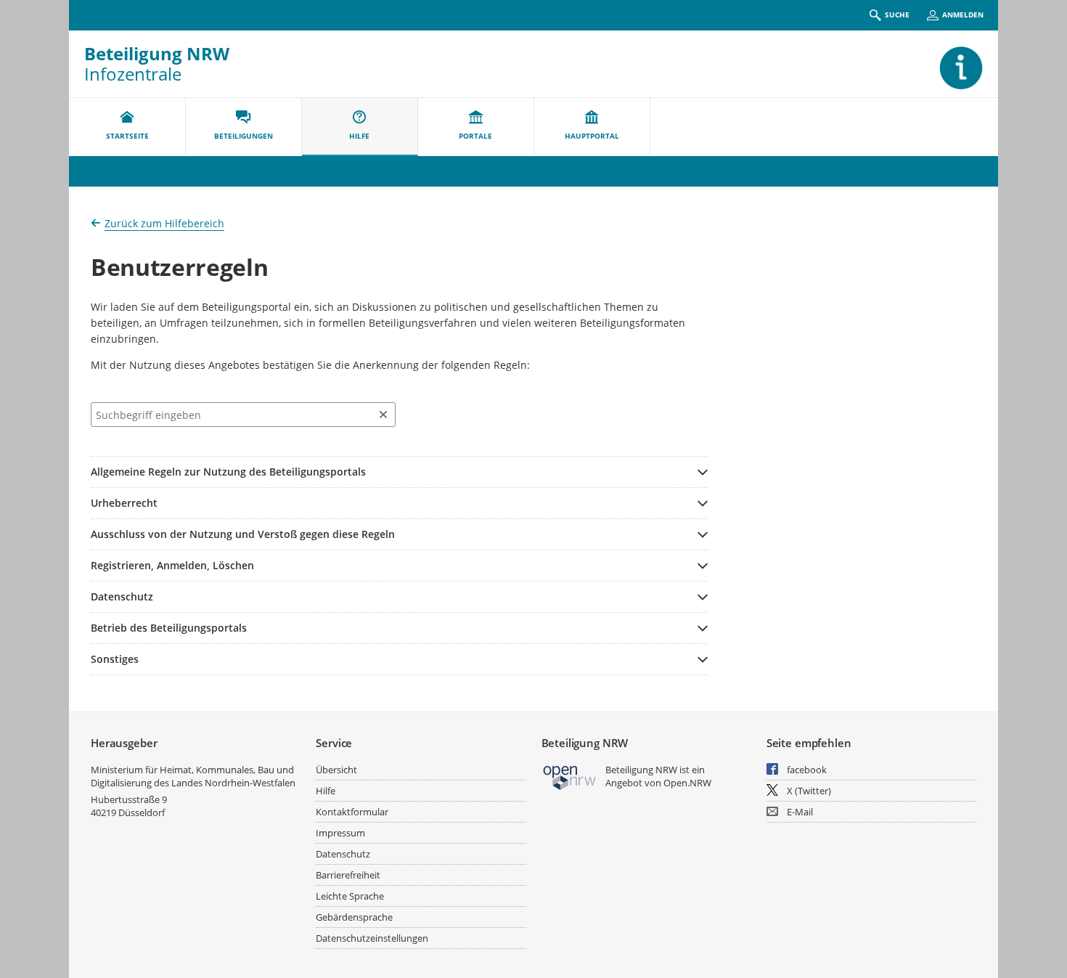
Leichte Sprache (350, 895)
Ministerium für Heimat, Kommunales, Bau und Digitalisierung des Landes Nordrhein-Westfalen (193, 776)
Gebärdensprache (354, 917)
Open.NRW (687, 782)
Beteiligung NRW (156, 53)
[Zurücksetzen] (383, 414)
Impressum (340, 832)
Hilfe (325, 790)
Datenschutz (343, 853)
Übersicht (336, 769)
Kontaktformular (352, 811)
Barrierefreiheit (348, 874)
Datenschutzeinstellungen (372, 938)
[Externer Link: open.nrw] (570, 776)
